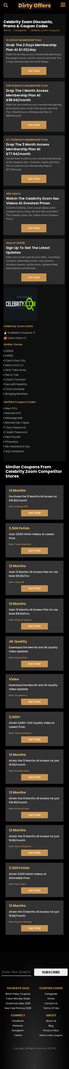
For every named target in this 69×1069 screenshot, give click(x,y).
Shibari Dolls (21, 657)
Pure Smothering (23, 921)
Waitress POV (21, 506)
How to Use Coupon (51, 1035)
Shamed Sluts (22, 808)
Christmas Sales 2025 (18, 1003)
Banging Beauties (16, 394)
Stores (51, 998)
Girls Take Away (15, 370)
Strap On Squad (23, 619)
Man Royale (12, 437)
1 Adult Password (16, 432)
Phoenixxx (11, 442)
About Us (51, 1021)
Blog (51, 1025)
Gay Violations (14, 451)
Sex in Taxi (11, 375)
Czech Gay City (15, 360)
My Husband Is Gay (17, 446)
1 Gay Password (15, 427)
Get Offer (34, 513)
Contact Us (51, 1003)
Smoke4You (21, 695)
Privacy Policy (51, 1030)
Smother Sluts (22, 770)
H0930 (9, 351)
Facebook (18, 1021)
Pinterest (18, 1025)
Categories (51, 994)
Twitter (18, 1035)
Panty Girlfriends (23, 733)
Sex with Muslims (16, 384)
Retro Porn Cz (14, 365)
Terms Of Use (51, 1008)
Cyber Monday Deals (18, 998)
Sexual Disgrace (23, 846)
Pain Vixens (20, 884)
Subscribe (51, 972)
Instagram (18, 1030)
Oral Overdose (14, 389)
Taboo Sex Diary (23, 544)
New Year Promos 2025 (18, 1008)
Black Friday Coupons (18, 994)
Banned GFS (13, 413)
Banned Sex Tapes (17, 423)
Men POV (11, 408)
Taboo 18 (19, 582)
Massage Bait (14, 418)
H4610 (9, 356)
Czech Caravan (15, 379)
